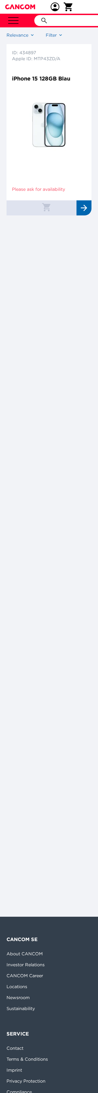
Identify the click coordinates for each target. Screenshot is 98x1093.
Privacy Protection (26, 1081)
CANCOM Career (25, 975)
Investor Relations (26, 964)
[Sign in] (55, 6)
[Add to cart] (46, 207)
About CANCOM (25, 953)
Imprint (14, 1070)
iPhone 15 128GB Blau (41, 78)
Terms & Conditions (27, 1059)
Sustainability (21, 1008)
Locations (17, 986)
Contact (15, 1048)
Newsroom (18, 997)
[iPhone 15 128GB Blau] (49, 122)
